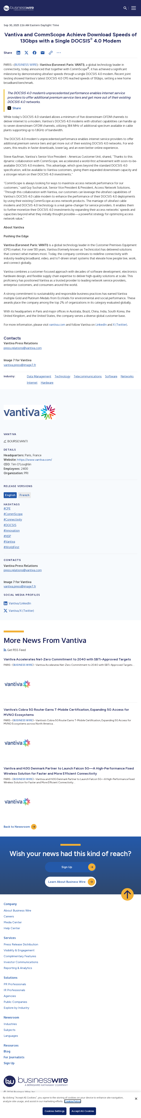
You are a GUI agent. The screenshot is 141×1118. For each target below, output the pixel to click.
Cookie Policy (73, 1101)
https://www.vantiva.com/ (34, 459)
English (10, 495)
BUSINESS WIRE (26, 65)
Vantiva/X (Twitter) (21, 611)
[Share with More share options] (59, 53)
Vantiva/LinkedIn (20, 603)
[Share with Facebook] (34, 53)
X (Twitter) (120, 324)
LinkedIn (101, 324)
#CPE (7, 508)
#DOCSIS (10, 525)
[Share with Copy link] (51, 53)
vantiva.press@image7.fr (20, 365)
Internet (32, 382)
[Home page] (19, 8)
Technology (62, 376)
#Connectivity (13, 519)
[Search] (125, 8)
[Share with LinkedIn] (18, 53)
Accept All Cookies (83, 1111)
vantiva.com (57, 324)
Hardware (47, 382)
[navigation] (133, 8)
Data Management (39, 376)
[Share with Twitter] (26, 53)
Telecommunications (88, 376)
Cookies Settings (54, 1111)
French (24, 495)
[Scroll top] (127, 894)
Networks (127, 376)
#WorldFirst (11, 547)
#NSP (7, 536)
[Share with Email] (43, 53)
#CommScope (13, 514)
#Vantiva (9, 541)
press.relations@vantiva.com (23, 348)
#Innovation (12, 530)
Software (111, 376)
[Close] (136, 1098)
